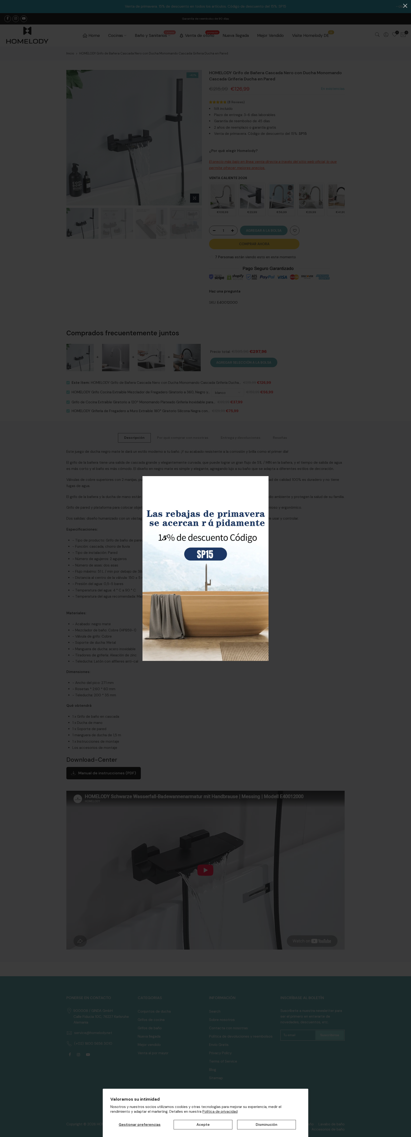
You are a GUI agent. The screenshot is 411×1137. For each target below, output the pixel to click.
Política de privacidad (220, 1111)
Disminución (266, 1124)
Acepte (203, 1124)
